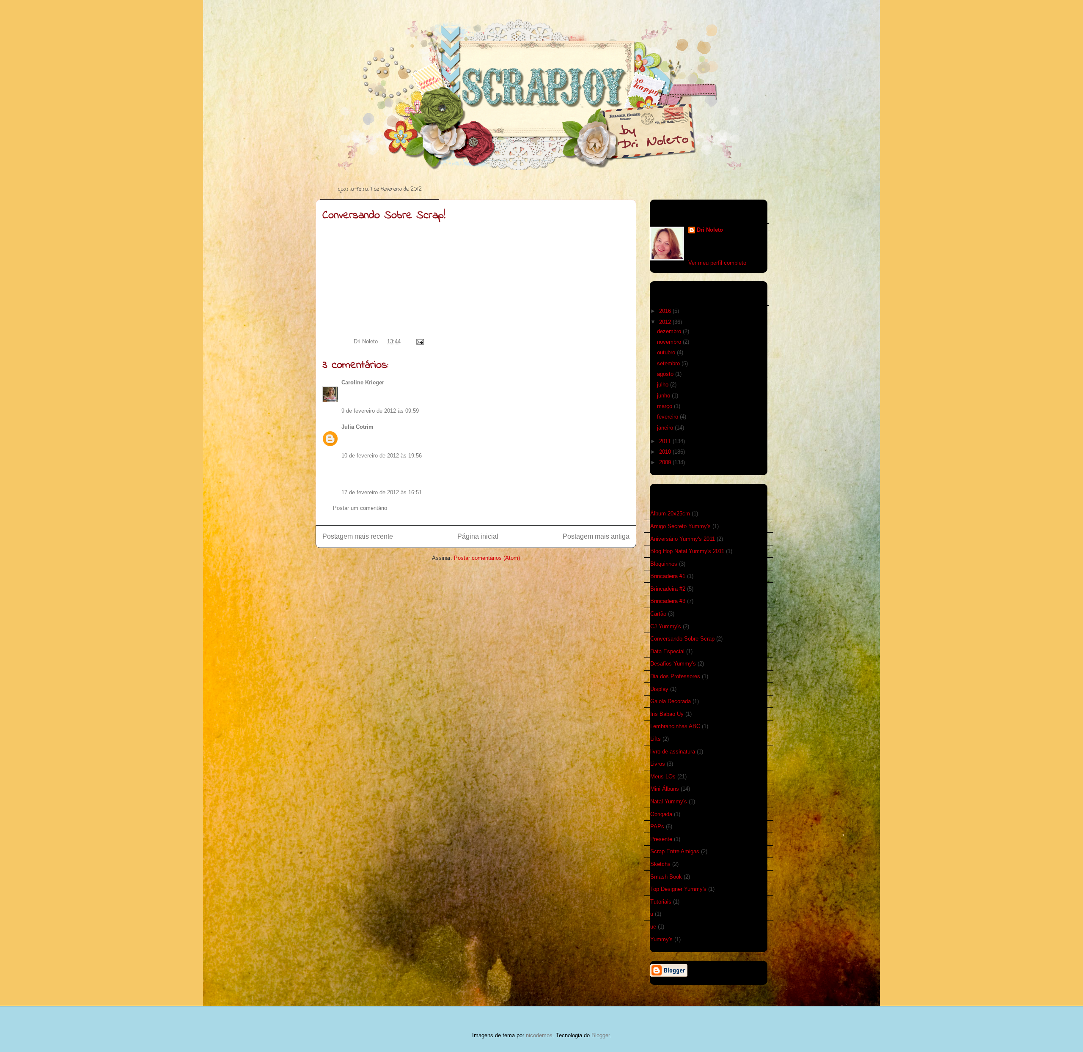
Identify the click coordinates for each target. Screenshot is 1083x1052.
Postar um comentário (360, 508)
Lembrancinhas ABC (675, 726)
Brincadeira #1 (667, 576)
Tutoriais (660, 902)
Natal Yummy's (668, 801)
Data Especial (667, 651)
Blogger (600, 1035)
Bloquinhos (663, 564)
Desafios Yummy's (673, 663)
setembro (669, 363)
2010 (666, 452)
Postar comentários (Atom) (487, 558)
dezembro (670, 331)
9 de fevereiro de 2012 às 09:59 (380, 411)
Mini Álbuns (664, 789)
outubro (667, 352)
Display (659, 689)
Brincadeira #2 (667, 589)
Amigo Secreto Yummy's (680, 526)
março (665, 406)
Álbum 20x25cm (670, 513)
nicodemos (539, 1035)
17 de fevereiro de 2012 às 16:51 (381, 492)
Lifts (655, 739)
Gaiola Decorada (670, 701)
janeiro (666, 428)
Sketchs (660, 864)
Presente (661, 839)
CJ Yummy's (665, 626)
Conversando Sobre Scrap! (383, 216)
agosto (666, 374)
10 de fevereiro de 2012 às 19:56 (381, 455)
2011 (666, 441)
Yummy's (661, 939)
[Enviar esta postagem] (418, 341)
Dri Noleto (366, 341)
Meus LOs (663, 776)
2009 (666, 462)
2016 (666, 311)
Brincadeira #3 (667, 601)
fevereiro (668, 417)
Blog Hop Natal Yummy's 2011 (687, 551)
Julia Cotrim (357, 427)
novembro (670, 342)
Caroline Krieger (362, 382)
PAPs (657, 826)
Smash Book (666, 877)
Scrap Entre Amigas (674, 851)
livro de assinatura (672, 751)
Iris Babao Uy (667, 714)
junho (664, 395)
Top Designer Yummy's (678, 889)
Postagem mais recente (357, 536)
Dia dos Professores (675, 676)
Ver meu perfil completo (717, 263)
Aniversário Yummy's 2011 (682, 539)
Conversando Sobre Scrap (682, 639)
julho (663, 384)
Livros (657, 764)
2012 (666, 322)
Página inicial (477, 536)
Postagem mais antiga (596, 536)
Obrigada (661, 814)
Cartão (658, 614)
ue (653, 926)
